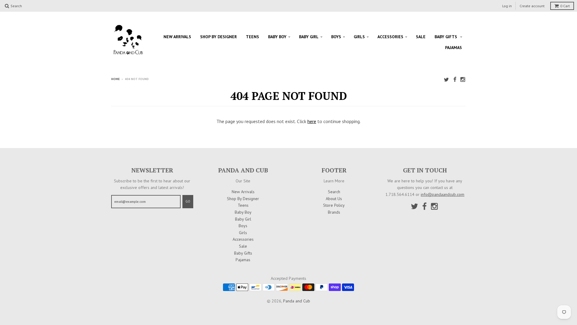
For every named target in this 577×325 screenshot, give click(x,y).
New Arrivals (177, 36)
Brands (334, 212)
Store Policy (334, 205)
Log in (507, 6)
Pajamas (453, 47)
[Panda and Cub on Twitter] (446, 79)
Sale (421, 36)
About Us (334, 198)
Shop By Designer (218, 36)
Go (187, 201)
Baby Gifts (446, 36)
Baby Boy (277, 36)
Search (334, 191)
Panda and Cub (296, 301)
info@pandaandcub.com (442, 194)
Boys (336, 36)
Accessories (390, 36)
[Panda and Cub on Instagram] (463, 79)
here (311, 121)
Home (115, 79)
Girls (359, 36)
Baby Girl (309, 36)
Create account (532, 6)
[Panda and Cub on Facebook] (454, 79)
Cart (565, 6)
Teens (252, 36)
